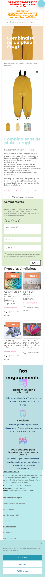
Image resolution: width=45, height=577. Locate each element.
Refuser (22, 564)
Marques (14, 63)
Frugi (21, 63)
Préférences (22, 571)
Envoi (35, 263)
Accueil (7, 63)
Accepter (22, 557)
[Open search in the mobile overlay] (22, 22)
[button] (41, 543)
